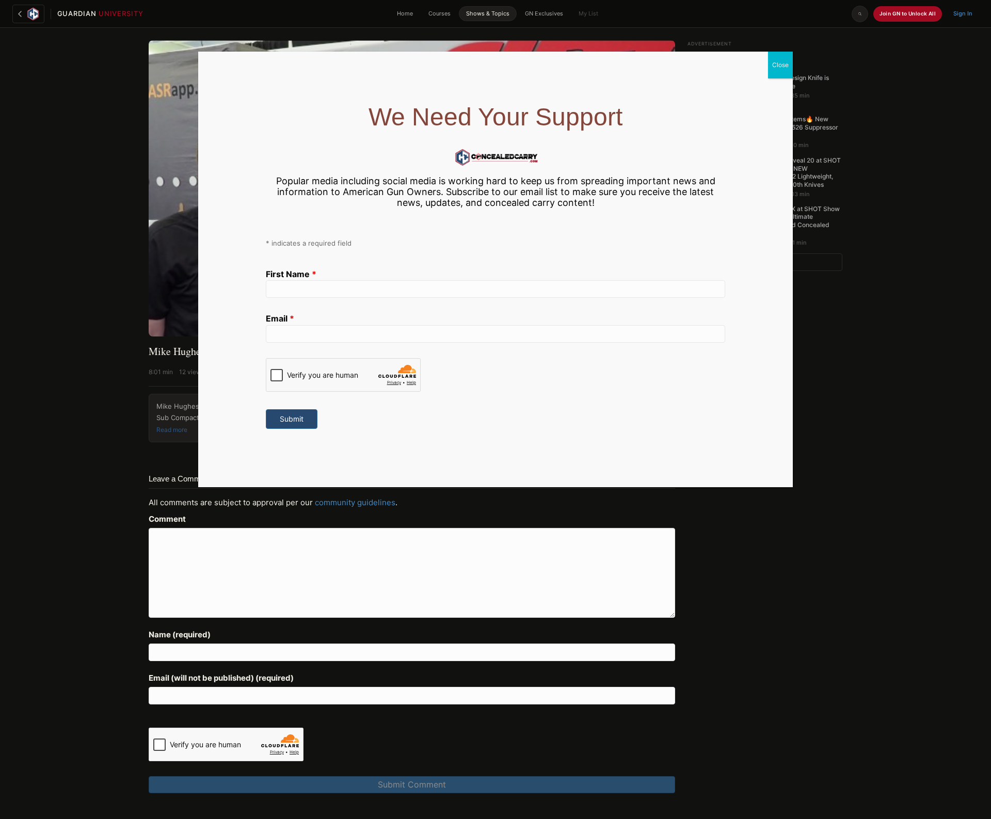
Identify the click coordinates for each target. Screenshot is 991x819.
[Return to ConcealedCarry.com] (28, 14)
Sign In (962, 13)
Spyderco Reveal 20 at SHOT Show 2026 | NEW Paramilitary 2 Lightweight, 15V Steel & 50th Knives (798, 172)
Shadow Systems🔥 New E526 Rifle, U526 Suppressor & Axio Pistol (796, 127)
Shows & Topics (487, 13)
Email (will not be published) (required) (221, 678)
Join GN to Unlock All (908, 13)
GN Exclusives (544, 13)
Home (405, 13)
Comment (167, 519)
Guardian (100, 13)
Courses (439, 13)
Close (780, 65)
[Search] (860, 14)
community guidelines (355, 502)
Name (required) (180, 634)
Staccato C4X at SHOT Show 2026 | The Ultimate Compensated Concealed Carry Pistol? (797, 221)
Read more (171, 429)
